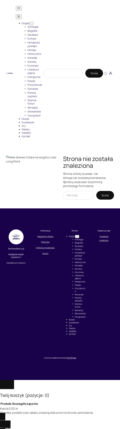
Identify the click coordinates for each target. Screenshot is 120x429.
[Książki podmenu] (31, 23)
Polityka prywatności (45, 247)
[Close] (7, 384)
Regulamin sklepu (45, 236)
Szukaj (94, 73)
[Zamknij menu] (19, 16)
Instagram (104, 240)
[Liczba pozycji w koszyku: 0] (105, 73)
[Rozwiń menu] (19, 8)
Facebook (104, 236)
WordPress (71, 357)
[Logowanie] (110, 73)
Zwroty (45, 253)
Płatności (45, 242)
